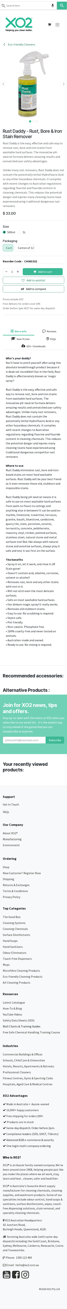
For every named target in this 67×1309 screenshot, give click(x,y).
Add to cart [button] (45, 272)
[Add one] (18, 271)
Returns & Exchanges (16, 885)
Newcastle (47, 1245)
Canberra (33, 1245)
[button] (3, 84)
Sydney (7, 1245)
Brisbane (53, 1241)
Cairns (59, 1245)
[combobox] (28, 5)
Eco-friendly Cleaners (21, 44)
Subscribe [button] (55, 740)
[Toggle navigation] (57, 24)
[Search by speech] (53, 5)
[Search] (62, 5)
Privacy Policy (11, 897)
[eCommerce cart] (49, 25)
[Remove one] (6, 271)
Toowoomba (16, 1250)
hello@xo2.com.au (27, 1265)
